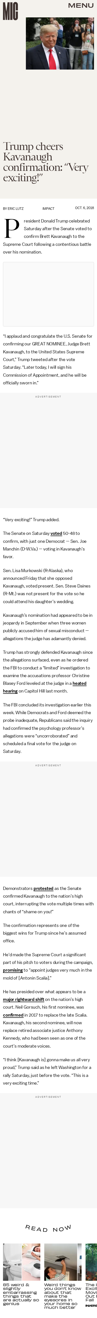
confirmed (13, 1015)
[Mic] (10, 11)
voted (56, 533)
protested (44, 888)
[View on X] (48, 294)
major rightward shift (23, 999)
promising (13, 970)
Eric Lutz (16, 209)
